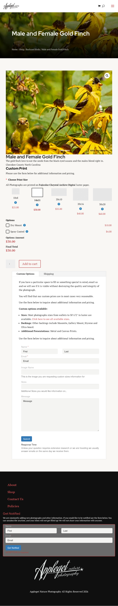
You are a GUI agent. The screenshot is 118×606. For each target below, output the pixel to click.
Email (24, 356)
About (12, 485)
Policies (13, 506)
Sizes (23, 381)
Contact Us (15, 499)
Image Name (27, 367)
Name (24, 346)
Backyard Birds (33, 49)
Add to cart (29, 264)
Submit (26, 438)
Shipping (49, 273)
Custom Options (25, 273)
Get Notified (13, 547)
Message (25, 396)
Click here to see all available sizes (50, 319)
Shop (21, 49)
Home (15, 49)
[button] (107, 75)
